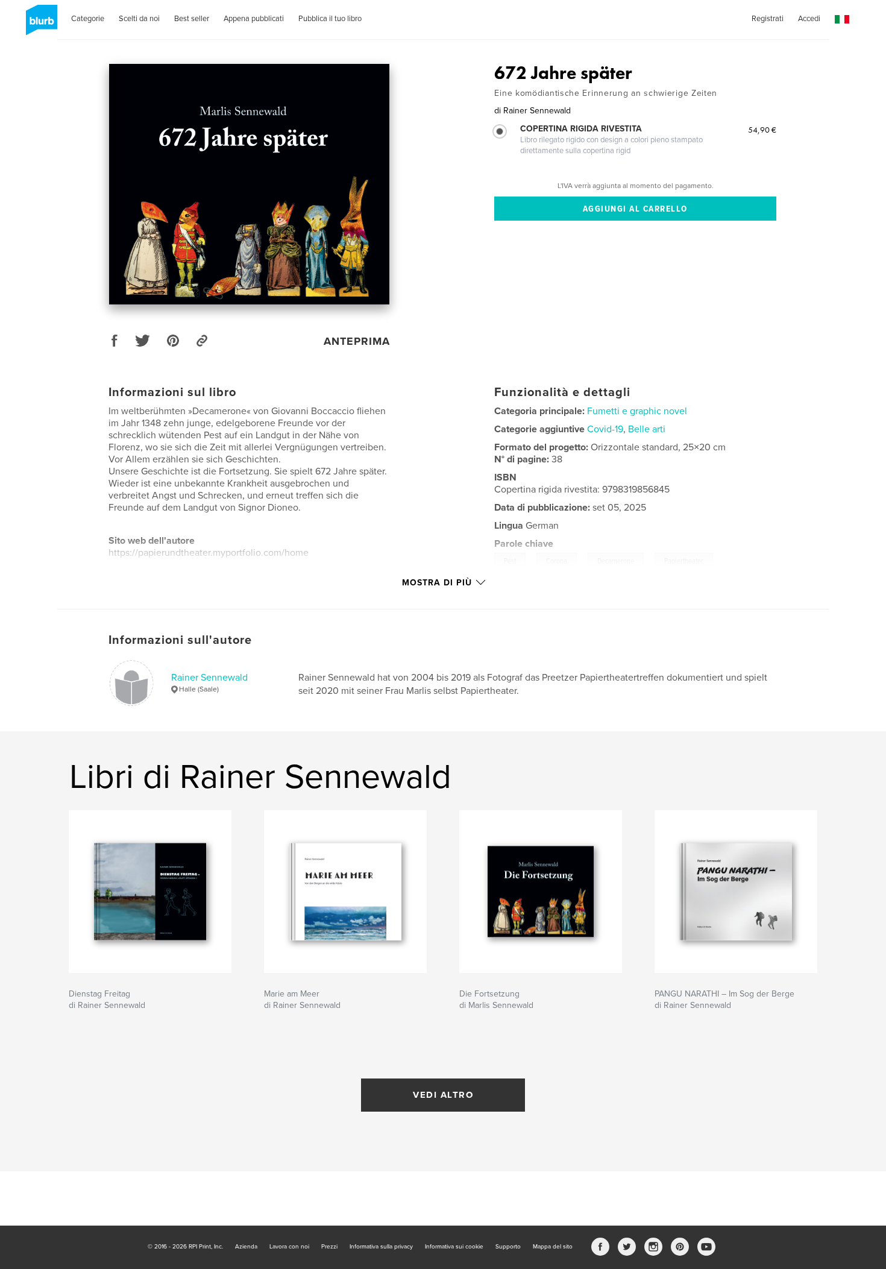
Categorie (87, 19)
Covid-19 (605, 429)
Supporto (508, 1246)
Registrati (768, 19)
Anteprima (357, 341)
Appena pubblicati (254, 19)
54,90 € (762, 129)
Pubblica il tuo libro (330, 19)
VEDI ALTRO (443, 1094)
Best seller (191, 19)
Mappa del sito (553, 1246)
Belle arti (646, 429)
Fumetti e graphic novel (637, 411)
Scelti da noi (139, 19)
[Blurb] (39, 24)
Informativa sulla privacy (381, 1246)
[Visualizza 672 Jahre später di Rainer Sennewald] (249, 184)
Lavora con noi (289, 1246)
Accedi (809, 19)
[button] (842, 19)
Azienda (246, 1246)
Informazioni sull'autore (180, 640)
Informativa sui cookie (454, 1246)
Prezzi (329, 1246)
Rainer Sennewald (209, 678)
